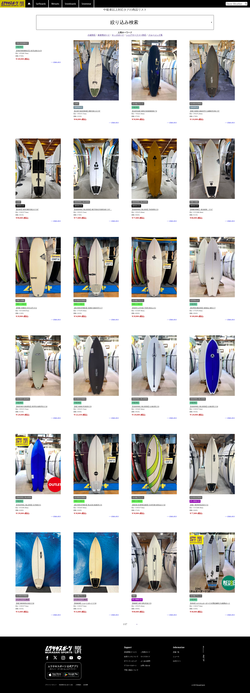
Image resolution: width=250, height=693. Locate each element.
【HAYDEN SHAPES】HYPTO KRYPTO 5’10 (31, 406)
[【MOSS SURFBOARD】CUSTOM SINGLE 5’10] (154, 464)
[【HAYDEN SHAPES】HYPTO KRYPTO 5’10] (38, 365)
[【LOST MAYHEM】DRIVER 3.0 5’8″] (96, 70)
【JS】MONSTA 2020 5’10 (24, 603)
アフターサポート (130, 665)
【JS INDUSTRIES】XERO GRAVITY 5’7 (88, 308)
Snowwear (86, 3)
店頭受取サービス (130, 652)
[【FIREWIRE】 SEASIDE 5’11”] (212, 169)
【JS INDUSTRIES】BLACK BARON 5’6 (87, 505)
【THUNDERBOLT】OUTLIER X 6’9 (28, 51)
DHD (134, 596)
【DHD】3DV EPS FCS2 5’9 (141, 603)
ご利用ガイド (145, 652)
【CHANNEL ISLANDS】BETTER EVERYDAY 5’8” (92, 209)
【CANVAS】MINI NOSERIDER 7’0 (144, 111)
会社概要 (85, 684)
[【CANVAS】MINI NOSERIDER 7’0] (154, 70)
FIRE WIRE (194, 202)
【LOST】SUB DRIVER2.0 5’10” (27, 209)
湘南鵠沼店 (20, 206)
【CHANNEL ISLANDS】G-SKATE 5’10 (204, 406)
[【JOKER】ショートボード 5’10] (96, 562)
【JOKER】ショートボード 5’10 (84, 603)
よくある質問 (145, 661)
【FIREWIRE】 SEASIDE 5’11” (201, 209)
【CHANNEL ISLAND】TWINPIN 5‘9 (145, 209)
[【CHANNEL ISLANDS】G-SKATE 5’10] (212, 365)
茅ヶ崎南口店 (195, 501)
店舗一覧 (176, 652)
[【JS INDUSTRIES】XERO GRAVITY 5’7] (96, 267)
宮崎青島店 (78, 107)
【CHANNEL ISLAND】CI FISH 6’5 (28, 505)
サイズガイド (145, 657)
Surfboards (41, 3)
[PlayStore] (71, 675)
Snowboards (70, 3)
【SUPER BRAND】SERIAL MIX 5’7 (203, 308)
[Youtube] (71, 658)
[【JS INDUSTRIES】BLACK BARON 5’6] (96, 464)
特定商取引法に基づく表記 (66, 684)
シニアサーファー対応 (136, 35)
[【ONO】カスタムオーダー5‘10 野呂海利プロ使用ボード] (212, 562)
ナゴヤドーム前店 (22, 599)
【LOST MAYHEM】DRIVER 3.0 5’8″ (86, 111)
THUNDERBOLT (22, 43)
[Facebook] (47, 658)
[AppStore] (55, 675)
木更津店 (19, 47)
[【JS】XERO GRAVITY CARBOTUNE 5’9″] (212, 70)
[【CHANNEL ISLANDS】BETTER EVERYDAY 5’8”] (96, 169)
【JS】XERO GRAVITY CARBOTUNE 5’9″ (205, 111)
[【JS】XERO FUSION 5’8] (96, 365)
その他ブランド (137, 103)
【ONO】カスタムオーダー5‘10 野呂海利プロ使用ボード (210, 603)
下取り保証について (131, 670)
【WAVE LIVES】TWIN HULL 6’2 (144, 308)
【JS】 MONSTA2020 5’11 (199, 505)
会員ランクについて (131, 657)
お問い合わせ (145, 665)
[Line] (79, 658)
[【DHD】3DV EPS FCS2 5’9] (154, 562)
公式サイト (177, 661)
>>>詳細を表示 (56, 62)
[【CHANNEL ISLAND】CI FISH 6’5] (38, 464)
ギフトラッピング (130, 661)
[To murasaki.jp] (12, 4)
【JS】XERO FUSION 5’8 (82, 406)
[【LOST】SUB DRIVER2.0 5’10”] (38, 169)
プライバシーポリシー (51, 684)
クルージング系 (155, 35)
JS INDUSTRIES (196, 103)
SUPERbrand (194, 300)
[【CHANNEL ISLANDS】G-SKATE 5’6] (154, 365)
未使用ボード (104, 35)
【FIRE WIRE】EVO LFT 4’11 (26, 308)
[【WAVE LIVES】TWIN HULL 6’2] (154, 267)
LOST (76, 103)
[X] (55, 658)
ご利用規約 (78, 684)
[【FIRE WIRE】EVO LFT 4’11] (38, 267)
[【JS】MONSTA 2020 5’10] (38, 562)
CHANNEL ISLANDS (81, 202)
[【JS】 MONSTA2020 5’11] (212, 464)
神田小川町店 (21, 304)
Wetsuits (55, 3)
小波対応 (92, 35)
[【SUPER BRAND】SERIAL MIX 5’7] (212, 267)
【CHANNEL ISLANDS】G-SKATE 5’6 (145, 406)
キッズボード (118, 35)
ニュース (176, 657)
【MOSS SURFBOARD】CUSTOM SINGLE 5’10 (148, 505)
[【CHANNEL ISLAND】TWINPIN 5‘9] (154, 169)
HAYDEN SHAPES (22, 399)
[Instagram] (63, 658)
